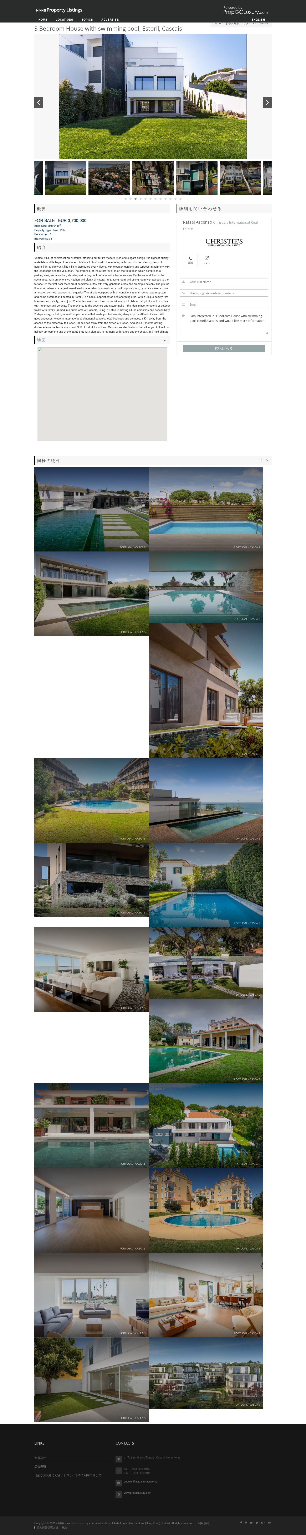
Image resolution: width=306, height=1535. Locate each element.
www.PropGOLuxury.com (80, 1523)
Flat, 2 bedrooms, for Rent (206, 1210)
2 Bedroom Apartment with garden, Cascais (206, 587)
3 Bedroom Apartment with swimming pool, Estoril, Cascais (206, 690)
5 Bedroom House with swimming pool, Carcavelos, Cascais (91, 593)
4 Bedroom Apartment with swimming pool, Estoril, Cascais (91, 509)
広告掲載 (40, 1466)
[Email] (224, 304)
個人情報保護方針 (47, 1527)
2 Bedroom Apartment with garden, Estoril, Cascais (91, 800)
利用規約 (203, 1523)
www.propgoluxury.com (137, 1493)
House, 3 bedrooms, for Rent (91, 1379)
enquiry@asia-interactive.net (141, 1481)
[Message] (224, 323)
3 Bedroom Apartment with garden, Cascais (206, 1373)
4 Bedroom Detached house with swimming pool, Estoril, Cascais (206, 885)
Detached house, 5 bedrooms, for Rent (206, 1125)
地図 (41, 340)
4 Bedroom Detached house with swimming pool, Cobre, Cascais (206, 509)
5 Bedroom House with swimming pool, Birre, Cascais (91, 1125)
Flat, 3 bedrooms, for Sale (91, 1210)
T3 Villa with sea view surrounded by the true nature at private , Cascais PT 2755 (91, 880)
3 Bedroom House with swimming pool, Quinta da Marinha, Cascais (206, 963)
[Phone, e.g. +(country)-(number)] (224, 293)
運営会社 (40, 1458)
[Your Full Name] (224, 281)
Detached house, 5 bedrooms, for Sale (206, 1041)
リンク (207, 262)
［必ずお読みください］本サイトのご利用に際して (67, 1475)
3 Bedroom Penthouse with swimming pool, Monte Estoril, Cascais (91, 969)
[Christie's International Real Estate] (224, 243)
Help (64, 1527)
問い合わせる (224, 348)
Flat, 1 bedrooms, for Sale (91, 1295)
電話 (190, 262)
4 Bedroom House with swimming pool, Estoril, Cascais (206, 1295)
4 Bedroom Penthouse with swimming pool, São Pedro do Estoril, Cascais (206, 800)
